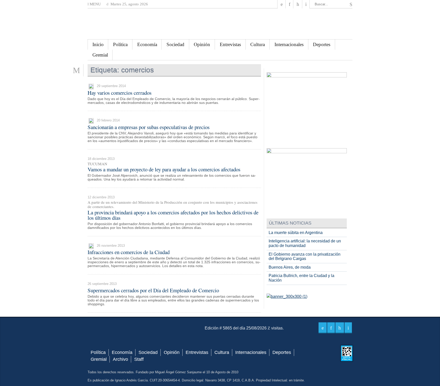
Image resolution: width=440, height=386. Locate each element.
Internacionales (289, 44)
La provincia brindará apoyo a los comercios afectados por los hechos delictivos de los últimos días (173, 215)
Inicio (98, 44)
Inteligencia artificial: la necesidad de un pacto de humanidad (305, 243)
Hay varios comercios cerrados (120, 92)
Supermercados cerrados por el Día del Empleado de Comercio (153, 290)
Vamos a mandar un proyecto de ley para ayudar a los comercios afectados (164, 169)
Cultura (257, 44)
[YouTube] (297, 4)
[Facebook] (282, 4)
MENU (95, 4)
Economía (147, 44)
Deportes (321, 44)
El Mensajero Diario (220, 24)
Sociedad (175, 44)
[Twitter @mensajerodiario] (289, 4)
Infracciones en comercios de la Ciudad (129, 252)
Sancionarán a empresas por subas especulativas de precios (149, 127)
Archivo (120, 359)
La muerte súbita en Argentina (296, 232)
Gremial (100, 55)
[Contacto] (306, 4)
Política (120, 44)
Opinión (202, 44)
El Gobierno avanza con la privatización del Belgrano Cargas (304, 256)
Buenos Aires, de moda (290, 267)
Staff (139, 359)
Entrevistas (230, 44)
